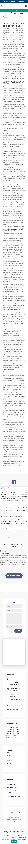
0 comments (6, 17)
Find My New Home (13, 575)
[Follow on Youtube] (19, 812)
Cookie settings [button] (21, 839)
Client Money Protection (14, 796)
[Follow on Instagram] (12, 812)
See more (3, 502)
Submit (18, 630)
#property (25, 521)
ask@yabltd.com (10, 1)
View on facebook (22, 507)
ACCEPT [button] (14, 841)
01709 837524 (20, 1)
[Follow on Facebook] (7, 812)
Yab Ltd (6, 16)
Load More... (14, 532)
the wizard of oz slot (14, 88)
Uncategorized (20, 16)
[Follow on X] (15, 812)
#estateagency (16, 523)
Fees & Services (10, 792)
